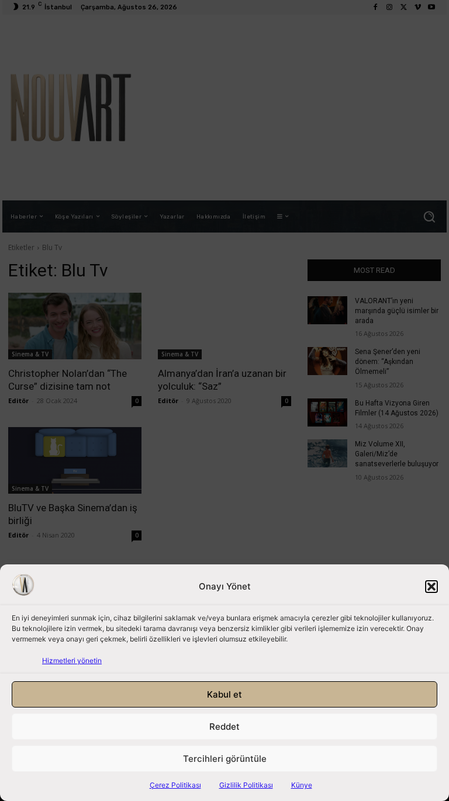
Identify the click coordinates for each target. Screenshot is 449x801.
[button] (431, 586)
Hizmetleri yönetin (72, 660)
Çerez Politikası (175, 785)
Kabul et (224, 694)
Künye (301, 785)
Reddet (224, 726)
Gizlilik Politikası (246, 785)
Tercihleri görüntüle (225, 758)
